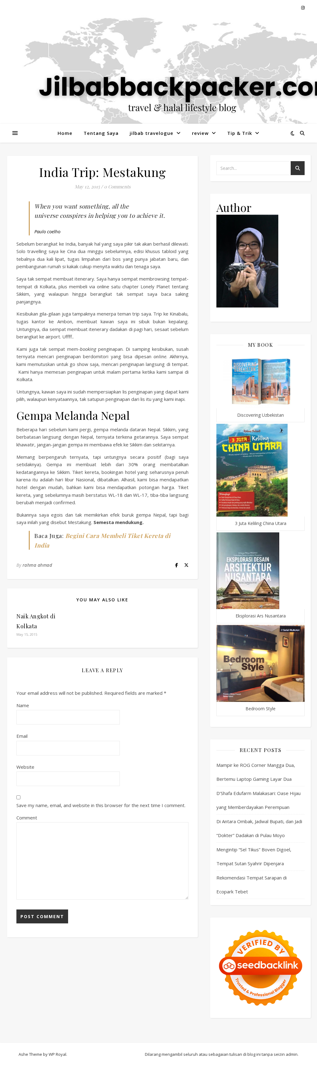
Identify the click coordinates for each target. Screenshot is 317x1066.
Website (25, 767)
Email (22, 736)
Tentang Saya (101, 133)
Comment (26, 818)
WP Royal (57, 1054)
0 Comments (117, 186)
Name (22, 705)
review (200, 133)
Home (65, 133)
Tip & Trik (239, 133)
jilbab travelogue (151, 133)
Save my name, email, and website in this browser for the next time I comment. (100, 805)
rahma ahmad (37, 565)
